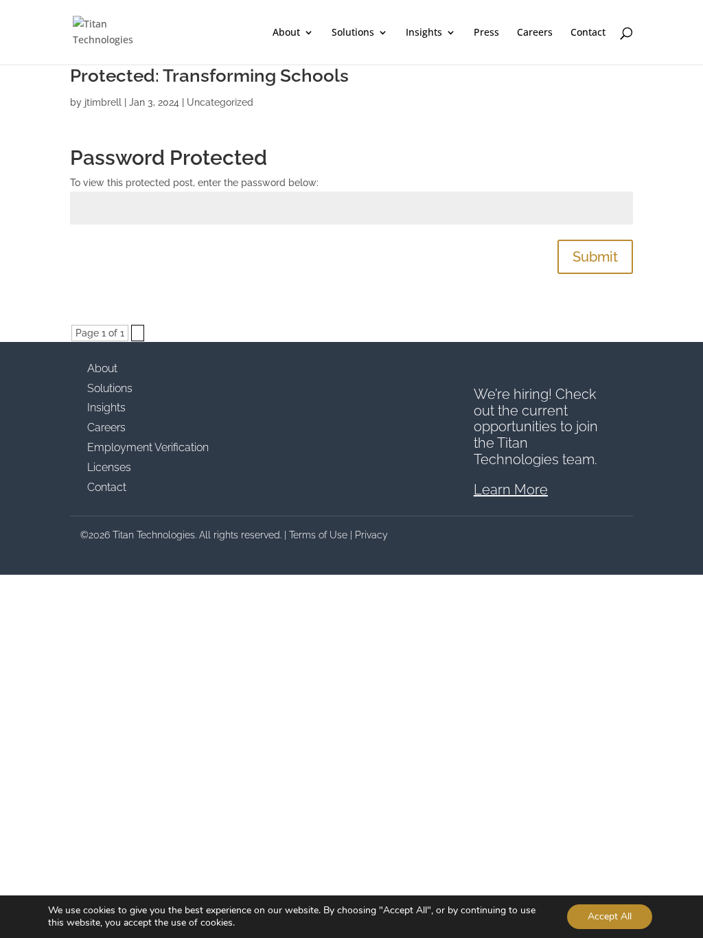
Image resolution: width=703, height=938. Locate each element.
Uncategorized (220, 102)
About (286, 32)
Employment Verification (148, 447)
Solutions (353, 32)
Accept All (610, 916)
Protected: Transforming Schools (209, 75)
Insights (424, 32)
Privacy (371, 534)
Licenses (109, 467)
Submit (595, 257)
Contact (588, 32)
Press (486, 32)
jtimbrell (103, 102)
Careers (535, 32)
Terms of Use (318, 534)
